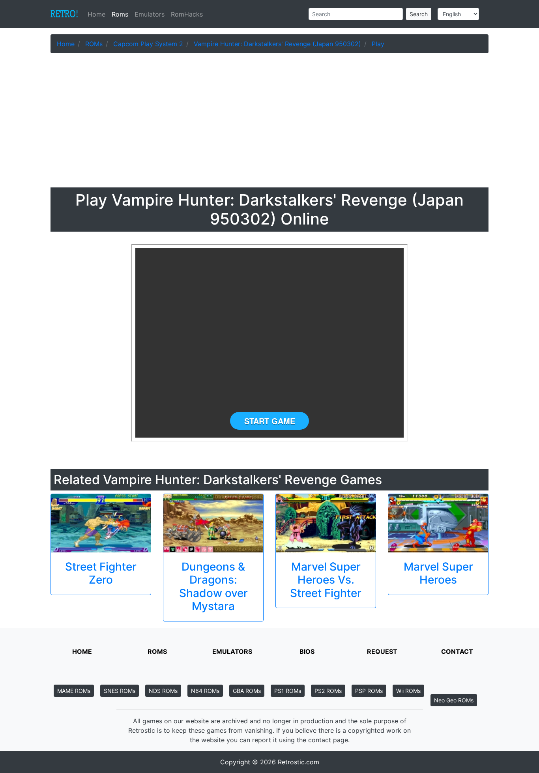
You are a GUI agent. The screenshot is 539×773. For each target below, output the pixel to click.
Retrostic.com (298, 762)
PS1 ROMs (287, 690)
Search (419, 14)
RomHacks (187, 14)
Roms (120, 14)
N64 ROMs (205, 690)
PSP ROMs (369, 690)
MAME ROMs (73, 690)
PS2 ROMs (328, 690)
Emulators (150, 14)
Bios (306, 651)
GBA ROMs (247, 690)
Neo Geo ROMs (453, 700)
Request (382, 651)
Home (98, 14)
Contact (457, 651)
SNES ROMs (119, 690)
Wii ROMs (408, 690)
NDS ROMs (163, 690)
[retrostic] (64, 14)
